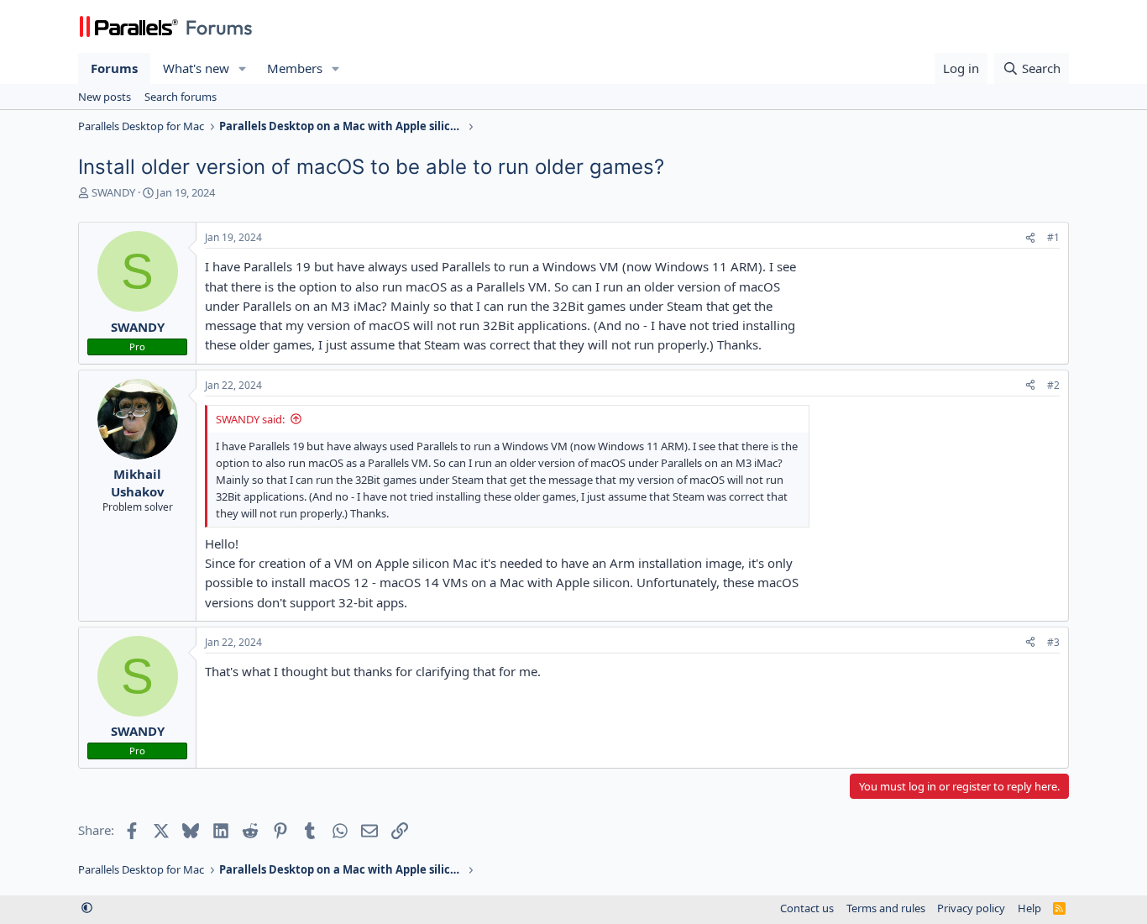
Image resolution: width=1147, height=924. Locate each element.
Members (294, 68)
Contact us (807, 908)
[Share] (1030, 238)
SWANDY (113, 192)
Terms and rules (885, 908)
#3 (1053, 642)
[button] (242, 68)
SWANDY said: (250, 419)
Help (1029, 908)
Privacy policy (971, 908)
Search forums (180, 96)
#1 (1053, 237)
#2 (1053, 385)
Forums (114, 68)
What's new (196, 68)
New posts (104, 96)
